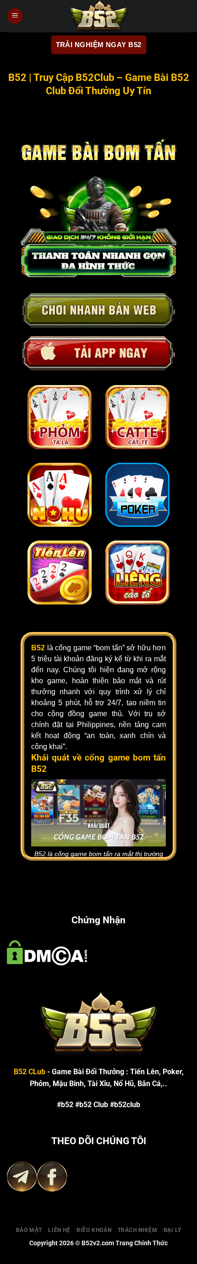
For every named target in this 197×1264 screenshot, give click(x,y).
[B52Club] (98, 16)
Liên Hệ (59, 1227)
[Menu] (15, 16)
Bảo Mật (29, 1227)
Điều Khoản (94, 1227)
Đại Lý (172, 1227)
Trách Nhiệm (138, 1227)
